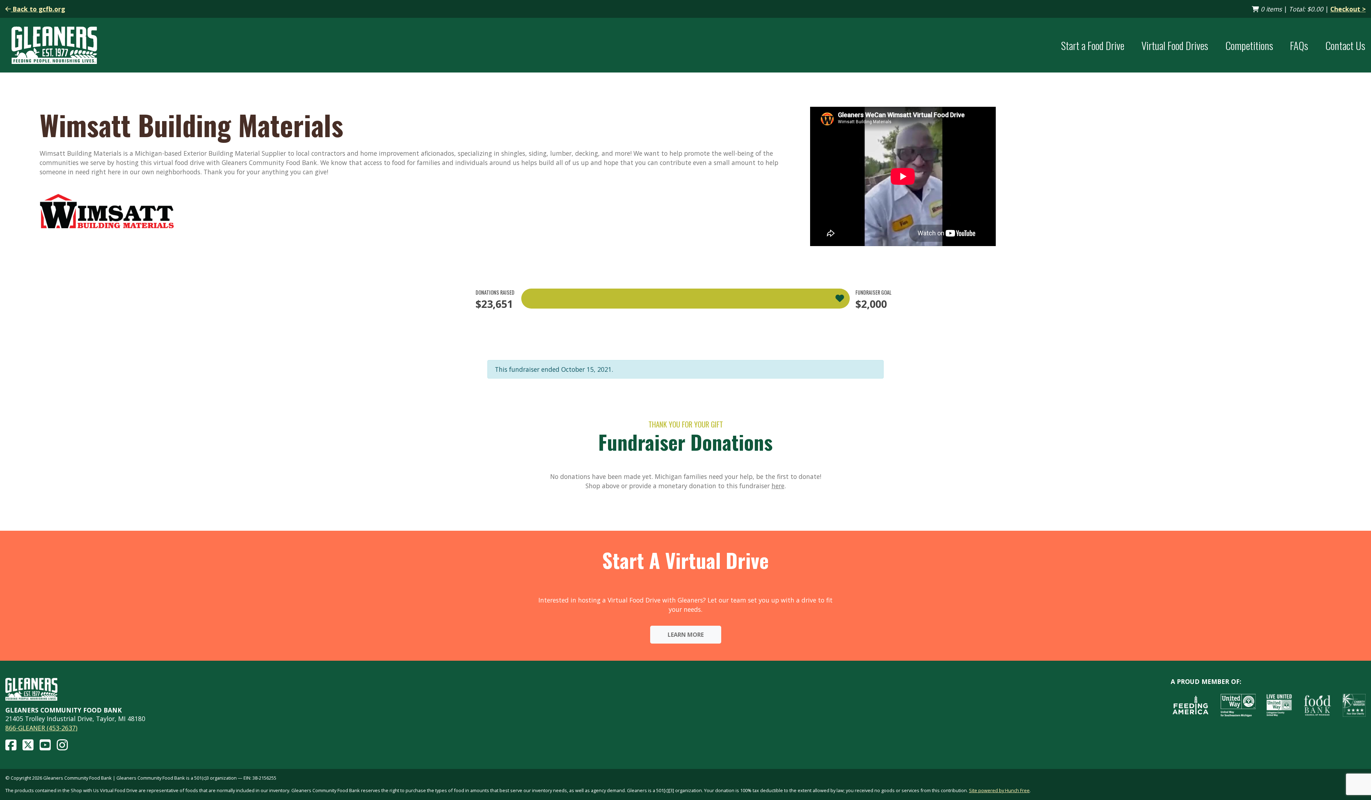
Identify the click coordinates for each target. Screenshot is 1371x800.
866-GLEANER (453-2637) (41, 728)
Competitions (1249, 45)
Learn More (686, 635)
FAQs (1299, 45)
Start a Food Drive (1092, 45)
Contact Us (1345, 45)
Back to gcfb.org (38, 9)
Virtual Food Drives (1174, 45)
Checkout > (1348, 9)
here (778, 485)
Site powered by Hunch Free (999, 790)
